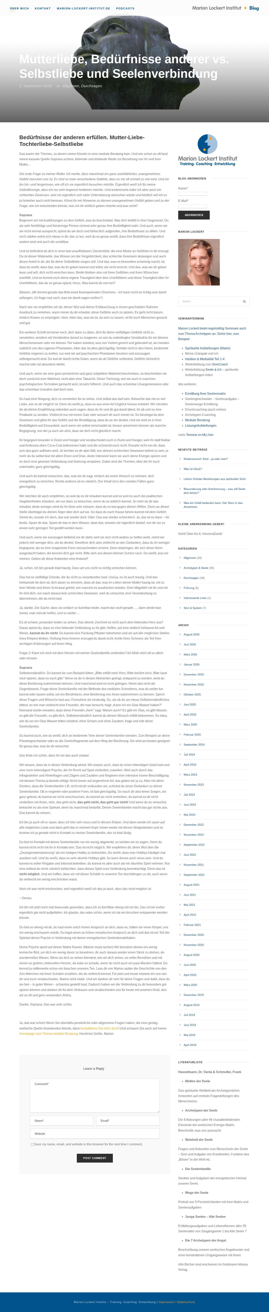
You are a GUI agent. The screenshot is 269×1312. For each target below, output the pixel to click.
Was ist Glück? (193, 468)
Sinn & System (193, 607)
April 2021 (190, 914)
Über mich (19, 8)
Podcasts (125, 8)
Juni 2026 (190, 644)
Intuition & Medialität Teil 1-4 (204, 359)
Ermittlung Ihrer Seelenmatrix (205, 393)
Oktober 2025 (192, 694)
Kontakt (43, 8)
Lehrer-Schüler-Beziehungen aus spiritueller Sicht (215, 478)
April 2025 (190, 714)
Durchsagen (91, 86)
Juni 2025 (190, 704)
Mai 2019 (189, 1035)
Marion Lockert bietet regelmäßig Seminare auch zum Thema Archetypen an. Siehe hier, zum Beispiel (212, 334)
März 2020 (190, 984)
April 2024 (190, 764)
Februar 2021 (192, 924)
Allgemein (70, 86)
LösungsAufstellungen (200, 425)
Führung (189, 587)
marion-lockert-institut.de (83, 8)
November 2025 (194, 684)
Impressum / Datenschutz (177, 1302)
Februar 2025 (192, 734)
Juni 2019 (190, 1025)
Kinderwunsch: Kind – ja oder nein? (206, 458)
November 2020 (194, 944)
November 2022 (194, 834)
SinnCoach (220, 364)
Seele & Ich (213, 369)
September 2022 (194, 844)
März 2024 (190, 774)
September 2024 (194, 744)
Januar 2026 (191, 664)
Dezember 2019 (194, 994)
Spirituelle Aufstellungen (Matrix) (207, 348)
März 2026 (190, 654)
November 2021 (194, 864)
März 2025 (190, 724)
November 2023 (194, 784)
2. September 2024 (35, 86)
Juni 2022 (190, 854)
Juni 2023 (190, 804)
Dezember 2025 (194, 674)
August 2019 (191, 1004)
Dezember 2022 (194, 824)
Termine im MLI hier (199, 434)
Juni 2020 (190, 964)
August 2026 (191, 634)
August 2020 (191, 954)
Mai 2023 (189, 814)
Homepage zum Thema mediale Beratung (48, 1033)
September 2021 (194, 874)
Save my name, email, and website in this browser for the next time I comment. (88, 1144)
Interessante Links (195, 597)
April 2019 (190, 1045)
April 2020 (190, 974)
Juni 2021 (190, 894)
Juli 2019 (189, 1014)
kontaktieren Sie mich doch (99, 1028)
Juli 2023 (189, 794)
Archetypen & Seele (196, 567)
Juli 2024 (189, 754)
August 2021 (191, 884)
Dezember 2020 (194, 934)
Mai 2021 (189, 904)
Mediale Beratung (197, 420)
